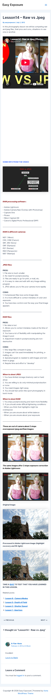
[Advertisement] (25, 126)
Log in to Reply (11, 658)
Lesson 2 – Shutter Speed (16, 606)
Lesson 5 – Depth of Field (16, 602)
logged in (20, 675)
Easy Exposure (12, 5)
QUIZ (12, 584)
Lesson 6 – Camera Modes (16, 598)
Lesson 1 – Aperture (13, 610)
